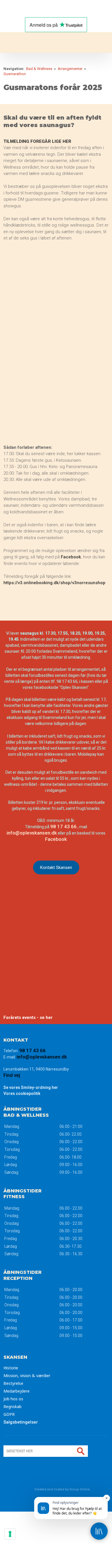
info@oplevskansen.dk (32, 833)
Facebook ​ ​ (56, 839)
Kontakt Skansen (56, 867)
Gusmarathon (14, 74)
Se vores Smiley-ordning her (30, 1087)
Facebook (71, 556)
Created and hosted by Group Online (62, 1489)
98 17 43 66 (63, 826)
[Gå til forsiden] (56, 42)
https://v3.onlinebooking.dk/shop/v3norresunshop (54, 582)
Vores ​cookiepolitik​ (21, 1093)
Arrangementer (70, 69)
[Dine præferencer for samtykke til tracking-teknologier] (10, 1534)
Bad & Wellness (39, 69)
